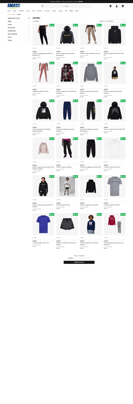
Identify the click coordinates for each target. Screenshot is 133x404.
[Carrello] (122, 6)
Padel (33, 11)
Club (66, 11)
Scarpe (14, 11)
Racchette (21, 11)
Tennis (27, 11)
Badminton (39, 11)
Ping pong (47, 11)
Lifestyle (60, 11)
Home (8, 14)
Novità (8, 11)
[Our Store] (110, 6)
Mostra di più (79, 262)
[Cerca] (43, 6)
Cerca (66, 6)
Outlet (71, 11)
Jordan (34, 51)
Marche (77, 11)
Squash (54, 11)
